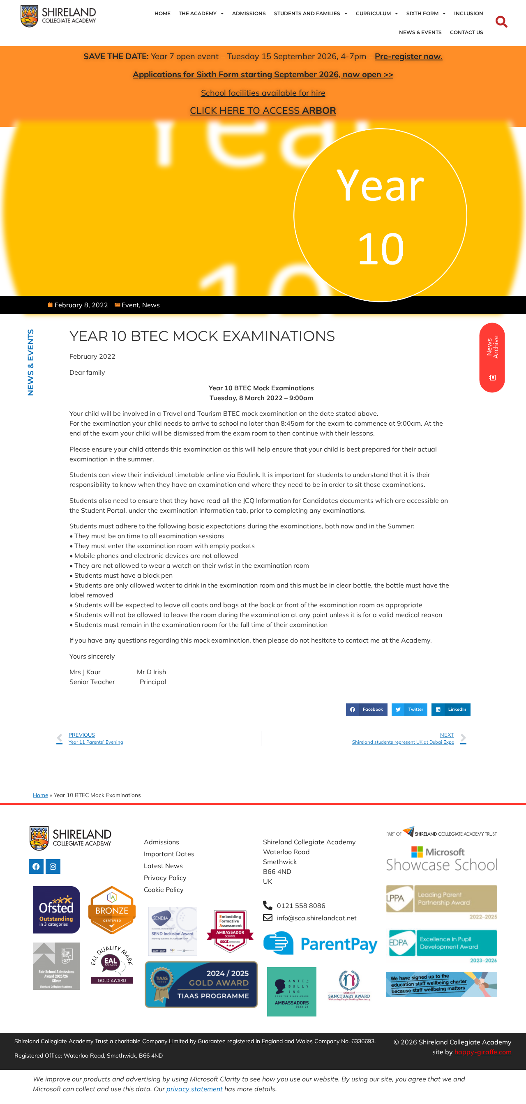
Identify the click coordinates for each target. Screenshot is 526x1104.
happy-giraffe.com (483, 1052)
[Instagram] (53, 866)
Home (163, 13)
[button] (366, 710)
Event (130, 305)
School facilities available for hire (263, 93)
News (151, 305)
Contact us (466, 32)
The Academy (198, 13)
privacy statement (194, 1089)
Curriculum (373, 13)
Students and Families (307, 13)
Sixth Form (422, 13)
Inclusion (468, 13)
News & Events (420, 32)
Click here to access (263, 110)
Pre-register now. (409, 56)
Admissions (249, 13)
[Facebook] (36, 866)
